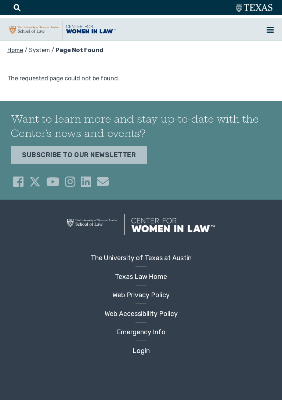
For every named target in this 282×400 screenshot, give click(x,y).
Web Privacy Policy (141, 295)
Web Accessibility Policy (141, 314)
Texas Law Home (141, 277)
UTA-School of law (34, 33)
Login (141, 351)
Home (15, 50)
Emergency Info (141, 332)
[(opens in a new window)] (18, 182)
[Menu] (270, 30)
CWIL (90, 32)
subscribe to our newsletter (79, 155)
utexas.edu (254, 9)
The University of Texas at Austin (141, 258)
